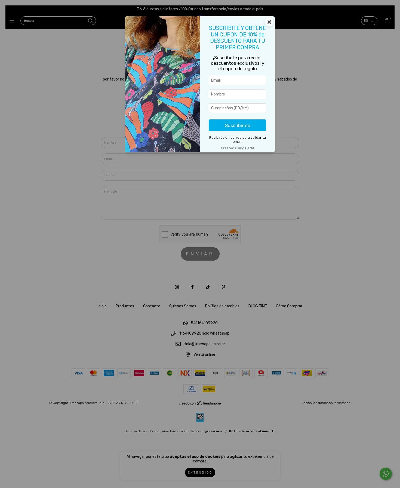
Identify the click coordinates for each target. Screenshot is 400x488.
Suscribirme (237, 125)
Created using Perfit (237, 148)
